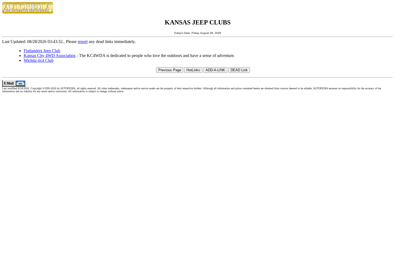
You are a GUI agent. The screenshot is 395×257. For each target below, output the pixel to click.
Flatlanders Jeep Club (42, 50)
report (83, 41)
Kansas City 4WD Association (50, 55)
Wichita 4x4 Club (38, 60)
